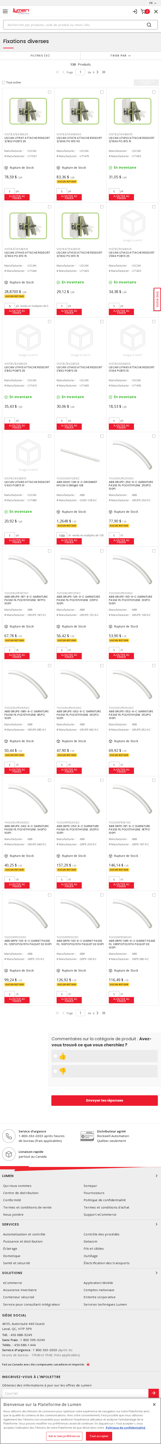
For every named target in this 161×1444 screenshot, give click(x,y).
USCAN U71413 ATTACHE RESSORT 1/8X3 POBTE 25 (26, 369)
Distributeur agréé (111, 1131)
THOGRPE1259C (15, 937)
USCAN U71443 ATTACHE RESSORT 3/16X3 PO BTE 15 (27, 254)
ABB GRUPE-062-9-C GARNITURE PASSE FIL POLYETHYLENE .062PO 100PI (79, 715)
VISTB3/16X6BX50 (69, 134)
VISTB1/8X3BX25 (15, 364)
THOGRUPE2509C (121, 478)
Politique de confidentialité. (125, 1428)
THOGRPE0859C (120, 937)
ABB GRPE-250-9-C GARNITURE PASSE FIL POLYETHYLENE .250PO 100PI (78, 829)
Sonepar (90, 1186)
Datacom (90, 1241)
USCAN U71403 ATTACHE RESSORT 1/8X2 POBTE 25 (79, 369)
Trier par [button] (118, 55)
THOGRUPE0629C (69, 708)
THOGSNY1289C (68, 478)
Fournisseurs (94, 1193)
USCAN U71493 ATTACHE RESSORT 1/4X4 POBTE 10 (132, 369)
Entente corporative (100, 1297)
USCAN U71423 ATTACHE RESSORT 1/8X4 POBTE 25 (132, 254)
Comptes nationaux (99, 1290)
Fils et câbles (94, 1249)
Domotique (11, 1256)
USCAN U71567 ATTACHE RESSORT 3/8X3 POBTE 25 (27, 139)
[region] (80, 1421)
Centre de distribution (21, 1193)
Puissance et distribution (23, 1241)
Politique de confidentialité (105, 1200)
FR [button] (151, 3)
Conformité (12, 1200)
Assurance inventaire (20, 1290)
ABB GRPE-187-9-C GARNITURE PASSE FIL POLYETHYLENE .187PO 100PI (129, 829)
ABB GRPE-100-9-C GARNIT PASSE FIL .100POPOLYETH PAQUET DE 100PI (80, 942)
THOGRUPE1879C (16, 593)
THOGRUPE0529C (121, 708)
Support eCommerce (100, 1214)
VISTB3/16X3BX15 (16, 249)
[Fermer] (154, 1404)
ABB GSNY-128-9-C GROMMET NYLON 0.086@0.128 (77, 483)
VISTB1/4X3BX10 (15, 478)
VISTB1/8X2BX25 (68, 364)
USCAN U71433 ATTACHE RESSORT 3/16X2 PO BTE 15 (79, 254)
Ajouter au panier (17, 197)
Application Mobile (98, 1283)
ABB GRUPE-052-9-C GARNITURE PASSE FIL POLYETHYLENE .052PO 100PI (131, 715)
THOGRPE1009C (68, 937)
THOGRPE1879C (120, 822)
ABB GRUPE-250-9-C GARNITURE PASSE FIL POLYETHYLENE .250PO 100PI (131, 485)
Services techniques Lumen (105, 1304)
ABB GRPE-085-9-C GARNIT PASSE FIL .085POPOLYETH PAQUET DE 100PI (132, 944)
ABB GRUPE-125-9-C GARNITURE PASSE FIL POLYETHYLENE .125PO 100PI (78, 600)
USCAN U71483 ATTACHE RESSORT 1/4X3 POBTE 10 (27, 483)
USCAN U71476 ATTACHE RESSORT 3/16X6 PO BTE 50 (79, 139)
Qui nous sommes (17, 1186)
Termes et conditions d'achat (106, 1207)
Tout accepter (99, 1436)
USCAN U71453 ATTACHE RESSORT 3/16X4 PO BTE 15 (132, 139)
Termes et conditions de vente (27, 1207)
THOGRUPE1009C (121, 593)
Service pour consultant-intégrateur (31, 1304)
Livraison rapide (31, 1151)
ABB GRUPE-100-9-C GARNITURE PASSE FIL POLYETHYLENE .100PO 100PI (130, 600)
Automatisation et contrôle (24, 1234)
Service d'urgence (32, 1131)
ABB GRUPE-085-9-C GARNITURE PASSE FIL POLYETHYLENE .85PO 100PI (26, 715)
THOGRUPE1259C (69, 593)
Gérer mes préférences (64, 1436)
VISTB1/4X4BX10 (120, 364)
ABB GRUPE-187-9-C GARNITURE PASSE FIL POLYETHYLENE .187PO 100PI (26, 600)
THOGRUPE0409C (17, 822)
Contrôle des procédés (101, 1234)
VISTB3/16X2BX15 (68, 249)
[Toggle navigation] (5, 11)
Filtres (39, 55)
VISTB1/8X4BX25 (120, 249)
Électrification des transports (107, 1263)
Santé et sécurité (16, 1263)
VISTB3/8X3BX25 (16, 134)
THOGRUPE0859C (17, 708)
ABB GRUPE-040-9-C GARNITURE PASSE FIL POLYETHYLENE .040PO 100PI (26, 829)
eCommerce (12, 1283)
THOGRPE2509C (68, 822)
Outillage (91, 1256)
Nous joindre (13, 1214)
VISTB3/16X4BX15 (120, 134)
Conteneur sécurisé (18, 1297)
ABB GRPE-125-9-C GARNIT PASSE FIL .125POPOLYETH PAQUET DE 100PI (28, 942)
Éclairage (10, 1249)
